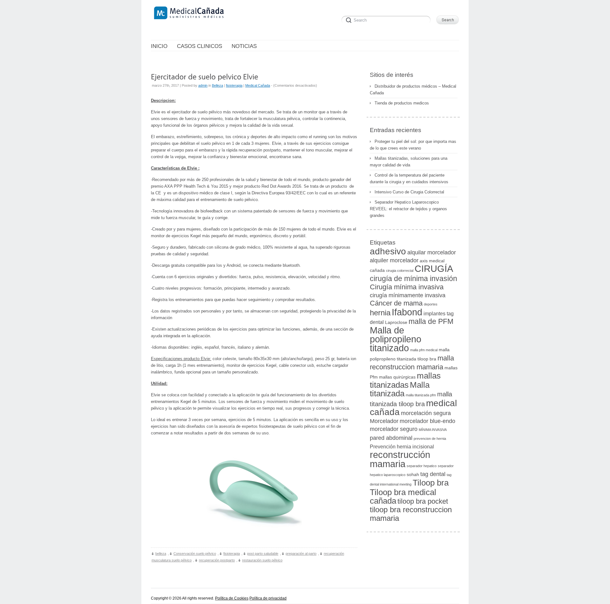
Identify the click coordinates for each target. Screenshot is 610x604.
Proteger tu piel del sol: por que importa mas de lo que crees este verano (413, 145)
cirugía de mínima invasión (413, 278)
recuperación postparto (217, 560)
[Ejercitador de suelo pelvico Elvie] (204, 76)
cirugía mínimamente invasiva (407, 295)
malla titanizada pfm (421, 395)
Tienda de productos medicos (402, 103)
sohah (413, 474)
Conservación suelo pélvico (194, 553)
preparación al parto (301, 553)
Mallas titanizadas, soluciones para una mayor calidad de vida (408, 161)
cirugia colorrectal (399, 270)
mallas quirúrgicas (397, 377)
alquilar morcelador (431, 252)
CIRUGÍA (434, 269)
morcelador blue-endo (427, 421)
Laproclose (396, 322)
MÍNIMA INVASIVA (433, 430)
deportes (430, 304)
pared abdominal (391, 437)
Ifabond (407, 312)
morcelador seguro (393, 429)
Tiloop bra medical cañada (403, 496)
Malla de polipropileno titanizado (395, 339)
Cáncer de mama (396, 303)
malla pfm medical (423, 350)
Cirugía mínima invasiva (407, 287)
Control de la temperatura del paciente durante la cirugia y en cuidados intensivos (409, 178)
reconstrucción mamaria (400, 459)
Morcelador (384, 421)
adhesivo (388, 251)
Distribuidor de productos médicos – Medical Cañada (413, 89)
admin (202, 85)
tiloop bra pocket (422, 501)
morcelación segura (426, 413)
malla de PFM (431, 321)
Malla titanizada (400, 389)
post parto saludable (262, 553)
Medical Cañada (257, 85)
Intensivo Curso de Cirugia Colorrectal (409, 192)
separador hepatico (422, 466)
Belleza (217, 85)
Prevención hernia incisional (402, 446)
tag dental (432, 474)
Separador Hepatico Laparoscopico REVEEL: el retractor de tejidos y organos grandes (408, 209)
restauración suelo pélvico (262, 560)
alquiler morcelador (394, 260)
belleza (160, 553)
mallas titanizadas (405, 380)
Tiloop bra (431, 482)
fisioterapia (234, 85)
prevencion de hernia (430, 438)
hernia (380, 312)
